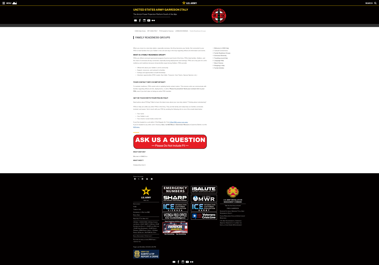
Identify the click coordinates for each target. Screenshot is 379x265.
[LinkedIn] (142, 179)
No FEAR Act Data (150, 232)
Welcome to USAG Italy (140, 156)
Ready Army (136, 215)
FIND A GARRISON (233, 208)
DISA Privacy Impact (145, 230)
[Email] (135, 20)
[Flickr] (153, 20)
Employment (136, 204)
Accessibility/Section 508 (141, 212)
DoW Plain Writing (153, 226)
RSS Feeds (152, 239)
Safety (230, 213)
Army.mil (146, 200)
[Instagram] (144, 20)
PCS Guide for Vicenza (166, 31)
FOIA (134, 207)
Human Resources (225, 216)
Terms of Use (137, 209)
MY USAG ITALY (152, 31)
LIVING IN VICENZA (181, 31)
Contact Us (137, 241)
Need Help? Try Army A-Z (140, 218)
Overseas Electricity (139, 165)
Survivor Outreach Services (228, 211)
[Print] (147, 179)
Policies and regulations (140, 239)
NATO (147, 224)
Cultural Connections (221, 50)
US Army (135, 222)
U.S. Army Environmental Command (230, 221)
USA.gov (152, 224)
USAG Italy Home (140, 31)
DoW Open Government (141, 228)
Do (142, 224)
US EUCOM (143, 222)
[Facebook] (140, 20)
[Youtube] (149, 20)
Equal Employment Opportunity (142, 236)
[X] (138, 179)
